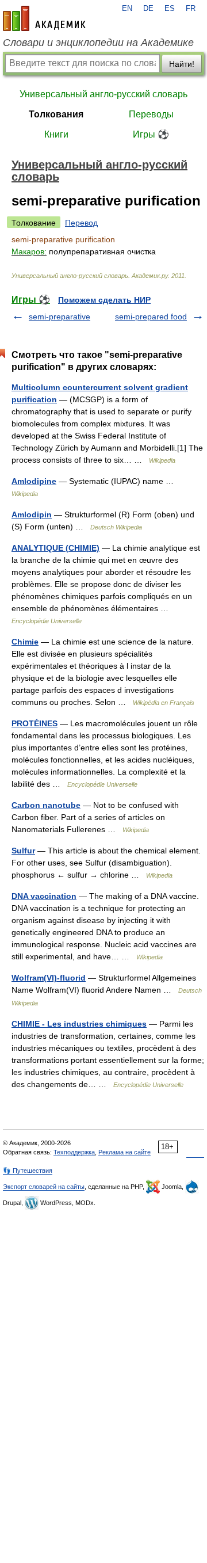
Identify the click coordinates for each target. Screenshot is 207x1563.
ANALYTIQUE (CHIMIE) (55, 547)
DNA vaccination (44, 896)
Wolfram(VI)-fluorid (49, 977)
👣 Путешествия (27, 1170)
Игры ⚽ (151, 134)
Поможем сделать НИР (104, 299)
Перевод (81, 222)
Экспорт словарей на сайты (44, 1186)
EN (127, 9)
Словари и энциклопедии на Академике (98, 42)
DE (148, 9)
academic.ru (44, 18)
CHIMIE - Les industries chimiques (79, 1023)
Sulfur (23, 850)
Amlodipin (32, 514)
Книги (56, 134)
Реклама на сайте (124, 1152)
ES (169, 9)
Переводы (151, 114)
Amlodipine (34, 481)
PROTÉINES (34, 723)
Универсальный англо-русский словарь (103, 94)
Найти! (181, 63)
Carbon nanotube (46, 805)
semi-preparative (59, 316)
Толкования (56, 114)
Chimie (25, 641)
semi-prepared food (151, 316)
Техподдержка (74, 1152)
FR (190, 9)
